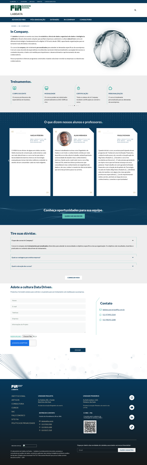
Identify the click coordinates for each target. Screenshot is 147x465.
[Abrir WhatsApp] (142, 460)
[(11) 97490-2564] (100, 315)
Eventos (39, 1)
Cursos (15, 408)
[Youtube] (131, 407)
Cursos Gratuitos (50, 1)
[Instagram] (131, 397)
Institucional (18, 396)
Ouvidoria (24, 1)
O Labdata (13, 1)
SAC (13, 411)
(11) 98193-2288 (109, 320)
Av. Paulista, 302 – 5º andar (46, 400)
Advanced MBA (19, 20)
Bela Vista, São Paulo (44, 402)
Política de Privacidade (23, 423)
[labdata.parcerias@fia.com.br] (100, 309)
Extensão (54, 20)
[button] (135, 10)
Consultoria (86, 20)
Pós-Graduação (37, 20)
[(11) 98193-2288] (100, 320)
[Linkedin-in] (131, 417)
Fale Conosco (18, 415)
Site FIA (15, 419)
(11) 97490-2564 (109, 315)
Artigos (32, 1)
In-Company (69, 20)
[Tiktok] (131, 427)
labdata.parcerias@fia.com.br (114, 310)
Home (14, 26)
